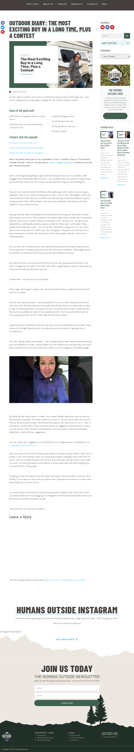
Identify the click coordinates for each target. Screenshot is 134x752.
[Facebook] (107, 27)
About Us (48, 4)
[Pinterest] (112, 27)
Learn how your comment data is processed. (65, 580)
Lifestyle (92, 4)
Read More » (104, 178)
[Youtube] (102, 27)
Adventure (77, 4)
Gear (104, 4)
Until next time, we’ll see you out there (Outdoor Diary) (105, 144)
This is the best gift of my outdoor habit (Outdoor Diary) (106, 204)
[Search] (127, 36)
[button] (3, 23)
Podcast (62, 4)
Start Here (33, 4)
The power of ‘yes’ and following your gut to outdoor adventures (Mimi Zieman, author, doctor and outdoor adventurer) (123, 147)
